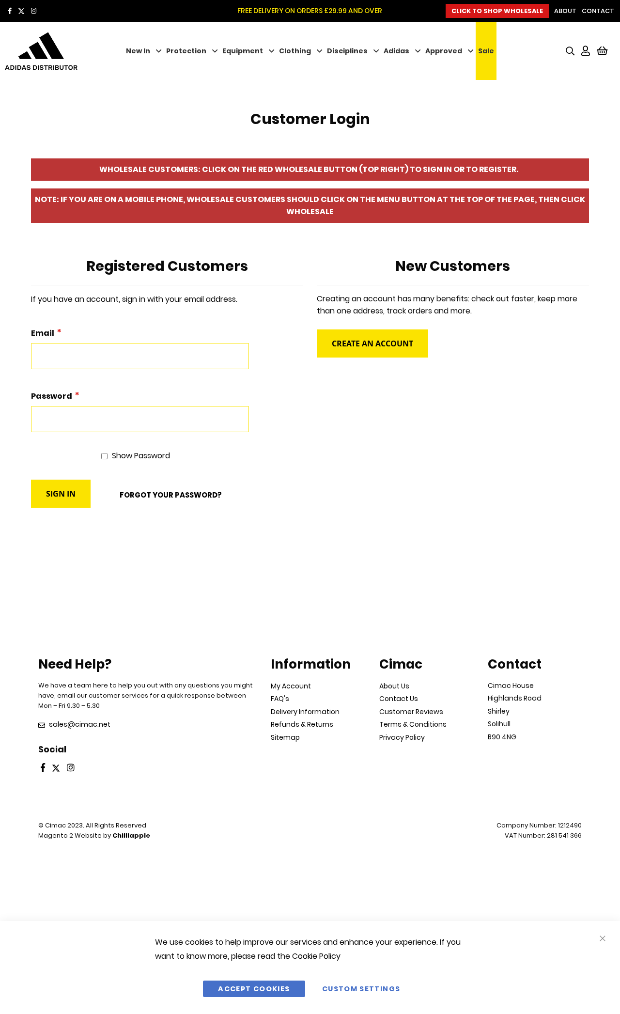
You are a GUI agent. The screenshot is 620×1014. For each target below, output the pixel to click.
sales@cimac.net (79, 724)
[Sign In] (585, 51)
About (565, 11)
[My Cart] (602, 51)
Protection (186, 51)
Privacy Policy (402, 737)
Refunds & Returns (302, 724)
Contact (598, 11)
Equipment (242, 51)
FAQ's (280, 698)
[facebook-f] (10, 11)
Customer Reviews (411, 712)
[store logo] (56, 51)
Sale (486, 51)
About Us (394, 686)
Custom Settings (361, 989)
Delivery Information (305, 712)
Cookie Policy (316, 956)
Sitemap (285, 737)
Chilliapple (131, 835)
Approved (443, 51)
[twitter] (21, 11)
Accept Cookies (254, 989)
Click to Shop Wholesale (497, 11)
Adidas (396, 51)
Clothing (295, 51)
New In (138, 51)
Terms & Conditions (413, 724)
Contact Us (398, 698)
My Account (291, 686)
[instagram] (34, 11)
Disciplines (347, 51)
